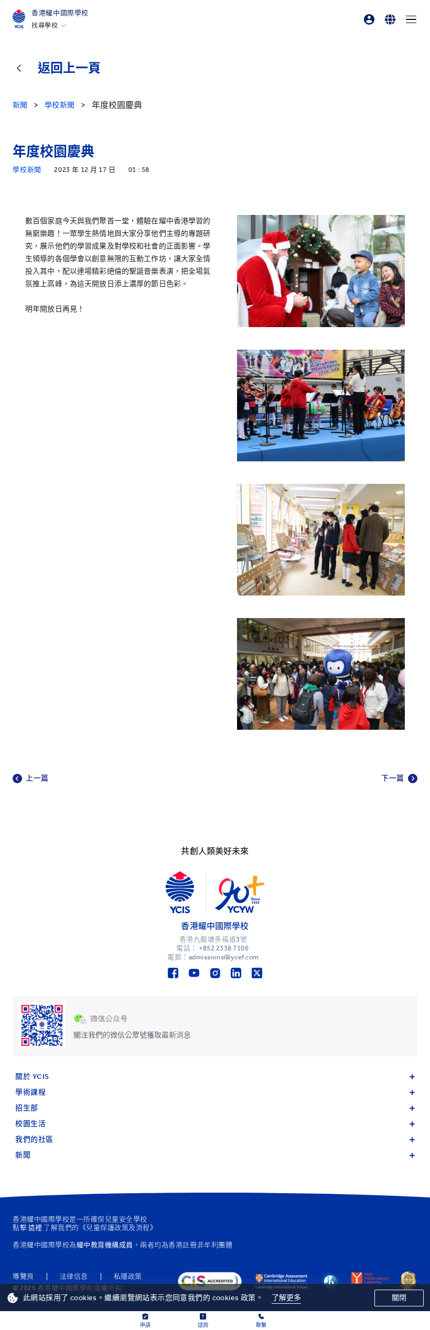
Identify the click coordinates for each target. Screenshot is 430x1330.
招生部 (26, 1108)
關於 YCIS (32, 1076)
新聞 (22, 1155)
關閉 (399, 1297)
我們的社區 (34, 1139)
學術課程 (30, 1092)
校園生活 (30, 1123)
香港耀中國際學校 (60, 13)
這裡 (35, 1227)
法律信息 (74, 1276)
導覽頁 (23, 1276)
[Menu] (411, 19)
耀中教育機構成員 (105, 1245)
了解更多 (287, 1297)
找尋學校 (44, 25)
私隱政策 (128, 1276)
